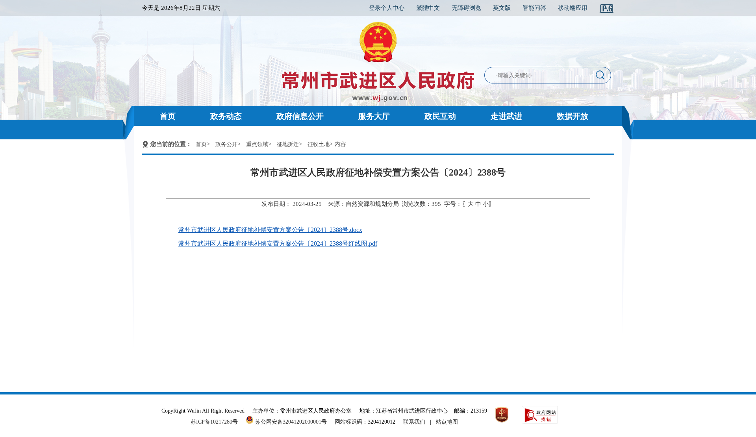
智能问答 (534, 8)
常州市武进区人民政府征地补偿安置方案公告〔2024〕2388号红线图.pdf (277, 243)
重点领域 (257, 144)
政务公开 (226, 144)
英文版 (502, 8)
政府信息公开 (300, 116)
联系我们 (414, 422)
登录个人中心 (386, 8)
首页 (168, 116)
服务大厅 (374, 116)
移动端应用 (572, 8)
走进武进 (506, 116)
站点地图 (447, 422)
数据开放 (572, 116)
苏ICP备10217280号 (217, 422)
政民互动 (440, 116)
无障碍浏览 (466, 8)
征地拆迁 (288, 144)
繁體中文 (428, 8)
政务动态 (226, 116)
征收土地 (319, 144)
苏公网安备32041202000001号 (290, 422)
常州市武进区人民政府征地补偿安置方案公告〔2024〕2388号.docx (270, 229)
